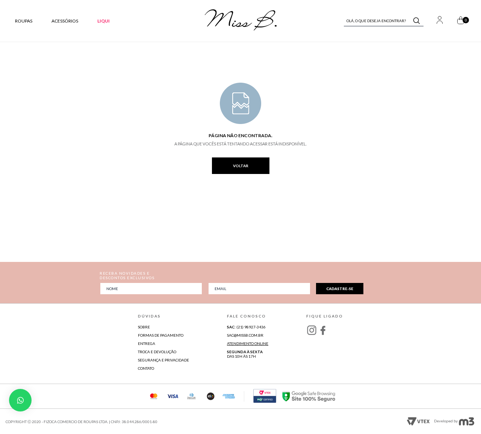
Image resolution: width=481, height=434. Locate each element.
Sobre (144, 327)
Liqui (103, 21)
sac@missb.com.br (245, 335)
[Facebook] (322, 330)
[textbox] (380, 20)
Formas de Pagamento (160, 335)
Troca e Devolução (157, 351)
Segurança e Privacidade (163, 360)
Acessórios (64, 21)
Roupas (23, 21)
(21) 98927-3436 (246, 327)
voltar (240, 165)
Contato (146, 368)
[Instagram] (311, 330)
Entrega (146, 343)
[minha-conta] (440, 21)
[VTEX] (240, 29)
